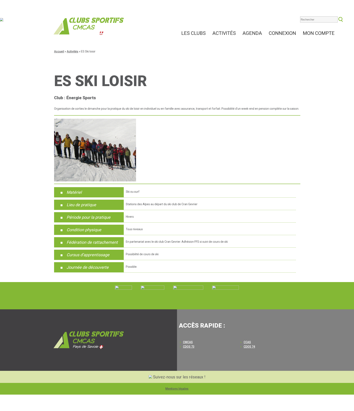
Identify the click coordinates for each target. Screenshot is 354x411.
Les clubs (193, 33)
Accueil (59, 51)
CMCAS (188, 342)
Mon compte (319, 33)
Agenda (252, 33)
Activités (224, 33)
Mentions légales (176, 388)
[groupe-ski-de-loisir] (95, 180)
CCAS (247, 342)
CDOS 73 (188, 346)
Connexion (282, 33)
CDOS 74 (249, 346)
